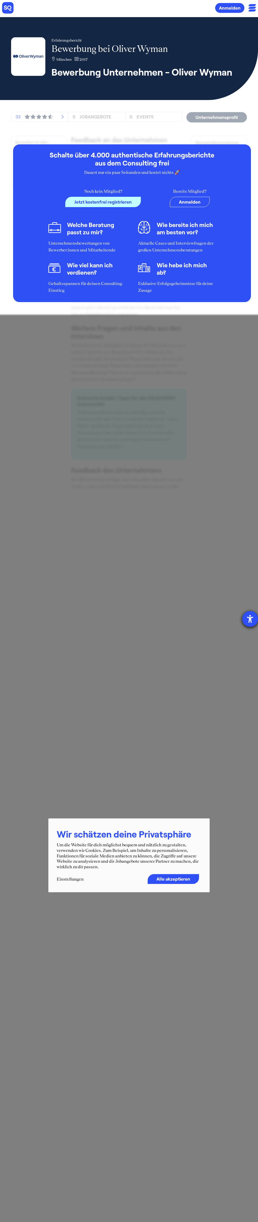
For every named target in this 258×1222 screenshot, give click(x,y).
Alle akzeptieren (173, 879)
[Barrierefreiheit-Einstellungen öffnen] (250, 619)
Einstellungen (70, 879)
